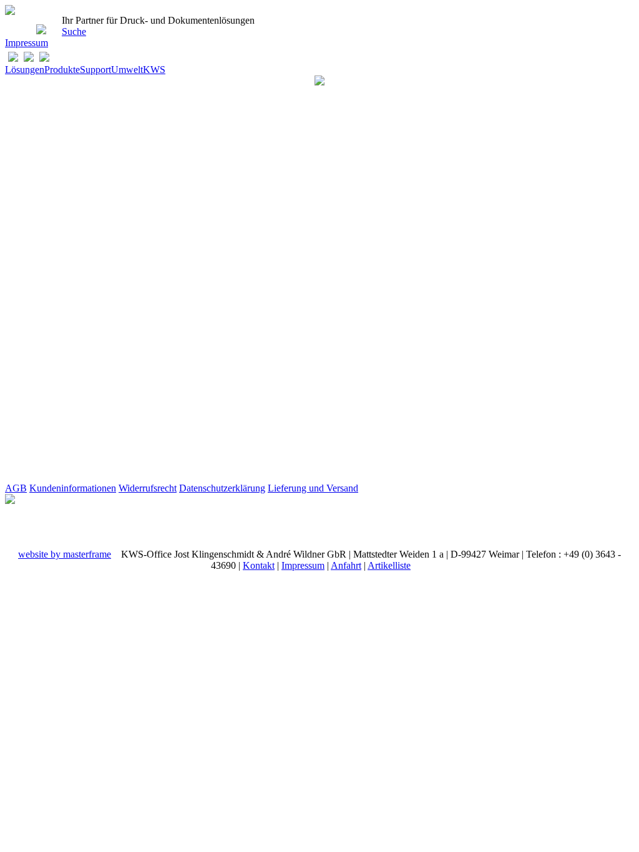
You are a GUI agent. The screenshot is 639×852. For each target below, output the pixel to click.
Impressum (26, 42)
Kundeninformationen (72, 488)
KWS (154, 69)
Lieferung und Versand (313, 488)
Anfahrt (346, 565)
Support (95, 69)
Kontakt (259, 565)
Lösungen (24, 69)
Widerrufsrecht (148, 488)
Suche (74, 31)
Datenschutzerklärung (222, 488)
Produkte (62, 69)
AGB (16, 488)
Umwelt (127, 69)
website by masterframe (64, 554)
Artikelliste (389, 565)
